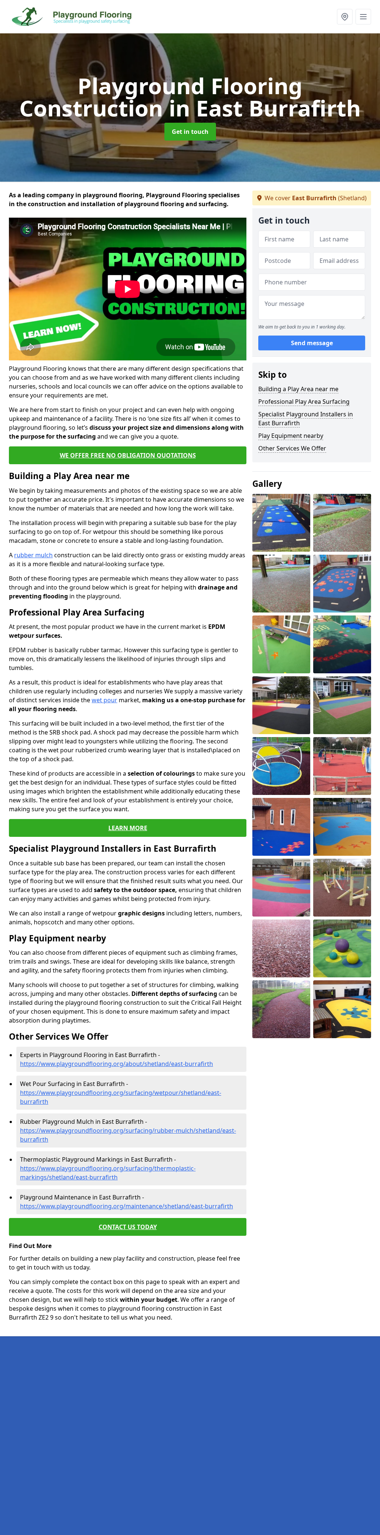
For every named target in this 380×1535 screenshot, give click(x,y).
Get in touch (190, 132)
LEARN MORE (127, 828)
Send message (312, 343)
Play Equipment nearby (290, 436)
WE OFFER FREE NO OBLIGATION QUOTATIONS (128, 455)
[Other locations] (345, 16)
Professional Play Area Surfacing (304, 401)
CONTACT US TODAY (128, 1227)
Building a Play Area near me (298, 389)
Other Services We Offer (292, 448)
